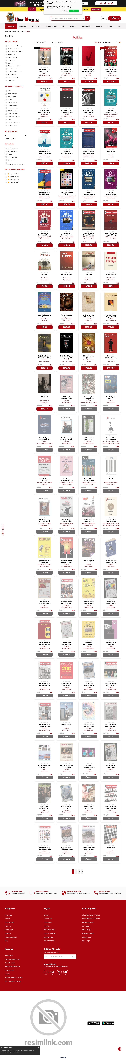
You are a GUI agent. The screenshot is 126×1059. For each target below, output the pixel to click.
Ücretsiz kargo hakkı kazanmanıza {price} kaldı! (19, 164)
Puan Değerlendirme (15, 169)
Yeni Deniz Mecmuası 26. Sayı (111, 111)
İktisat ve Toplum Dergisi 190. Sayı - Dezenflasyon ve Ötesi (44, 70)
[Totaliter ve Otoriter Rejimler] (110, 342)
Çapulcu (44, 274)
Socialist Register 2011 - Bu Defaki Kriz (88, 316)
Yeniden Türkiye (110, 274)
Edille (9, 119)
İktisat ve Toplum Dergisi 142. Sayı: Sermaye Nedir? (44, 152)
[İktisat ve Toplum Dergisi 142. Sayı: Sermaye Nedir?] (44, 138)
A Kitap (10, 91)
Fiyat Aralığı (11, 131)
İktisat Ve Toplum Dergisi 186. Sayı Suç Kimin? (67, 70)
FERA (119, 26)
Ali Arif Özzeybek (13, 49)
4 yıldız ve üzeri (14, 174)
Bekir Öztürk (11, 54)
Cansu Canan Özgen (14, 57)
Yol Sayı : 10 (111, 151)
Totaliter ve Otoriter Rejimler (110, 357)
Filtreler (9, 144)
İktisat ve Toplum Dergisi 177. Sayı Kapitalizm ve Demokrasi (111, 70)
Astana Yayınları (13, 102)
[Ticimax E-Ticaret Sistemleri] (63, 1058)
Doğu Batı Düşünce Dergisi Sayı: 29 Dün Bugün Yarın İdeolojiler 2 (66, 357)
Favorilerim (48, 922)
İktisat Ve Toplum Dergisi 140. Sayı (89, 152)
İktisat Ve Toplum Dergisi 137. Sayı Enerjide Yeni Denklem (111, 234)
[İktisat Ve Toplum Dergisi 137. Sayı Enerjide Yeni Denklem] (110, 220)
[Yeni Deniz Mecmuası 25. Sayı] (66, 138)
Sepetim (47, 926)
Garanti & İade (10, 963)
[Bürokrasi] (44, 383)
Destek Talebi (48, 937)
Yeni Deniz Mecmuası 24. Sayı (66, 234)
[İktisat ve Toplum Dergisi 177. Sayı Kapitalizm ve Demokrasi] (110, 56)
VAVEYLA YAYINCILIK (51, 26)
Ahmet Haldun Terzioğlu (15, 46)
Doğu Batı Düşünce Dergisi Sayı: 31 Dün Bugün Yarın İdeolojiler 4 (111, 316)
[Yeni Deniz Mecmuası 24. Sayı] (66, 220)
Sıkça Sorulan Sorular (12, 959)
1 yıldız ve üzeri (14, 182)
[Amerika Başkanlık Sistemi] (44, 302)
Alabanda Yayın (13, 93)
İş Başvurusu (9, 970)
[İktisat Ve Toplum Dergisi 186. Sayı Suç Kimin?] (66, 56)
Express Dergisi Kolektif (15, 71)
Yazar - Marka (12, 42)
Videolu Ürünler (12, 151)
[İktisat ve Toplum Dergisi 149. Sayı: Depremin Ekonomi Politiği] (66, 97)
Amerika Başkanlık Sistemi (44, 316)
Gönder (73, 956)
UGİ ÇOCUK (73, 26)
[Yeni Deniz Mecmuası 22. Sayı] (110, 179)
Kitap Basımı (86, 937)
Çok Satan (11, 160)
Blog (6, 941)
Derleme (10, 63)
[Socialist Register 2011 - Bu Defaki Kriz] (88, 302)
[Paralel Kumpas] (66, 261)
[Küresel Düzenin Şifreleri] (88, 342)
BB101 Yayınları (12, 111)
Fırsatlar (8, 926)
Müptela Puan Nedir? (12, 966)
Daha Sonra (63, 11)
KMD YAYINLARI (36, 26)
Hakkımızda (9, 955)
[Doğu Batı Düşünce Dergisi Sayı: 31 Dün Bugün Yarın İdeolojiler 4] (110, 302)
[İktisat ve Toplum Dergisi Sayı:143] (88, 97)
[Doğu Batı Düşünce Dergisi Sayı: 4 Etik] (44, 342)
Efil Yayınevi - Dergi (14, 122)
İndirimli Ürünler (12, 148)
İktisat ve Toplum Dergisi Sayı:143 (88, 111)
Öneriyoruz (9, 930)
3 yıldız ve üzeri (14, 176)
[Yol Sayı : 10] (110, 138)
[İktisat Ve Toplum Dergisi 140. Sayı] (88, 138)
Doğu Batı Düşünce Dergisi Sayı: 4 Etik (44, 357)
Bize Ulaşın (86, 941)
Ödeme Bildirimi (49, 941)
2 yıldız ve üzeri (14, 179)
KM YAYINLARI (22, 26)
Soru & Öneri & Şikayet (13, 981)
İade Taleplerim (49, 930)
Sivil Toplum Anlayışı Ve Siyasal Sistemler (44, 111)
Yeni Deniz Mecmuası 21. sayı (89, 193)
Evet (74, 11)
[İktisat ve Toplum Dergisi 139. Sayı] (44, 179)
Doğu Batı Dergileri (14, 116)
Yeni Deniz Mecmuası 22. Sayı (111, 193)
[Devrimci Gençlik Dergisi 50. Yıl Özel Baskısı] (88, 56)
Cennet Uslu (11, 60)
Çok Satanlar (9, 922)
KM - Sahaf (86, 926)
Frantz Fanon (12, 74)
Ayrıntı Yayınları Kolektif (15, 51)
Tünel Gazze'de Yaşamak (66, 316)
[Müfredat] (88, 261)
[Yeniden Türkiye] (110, 261)
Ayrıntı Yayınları (12, 108)
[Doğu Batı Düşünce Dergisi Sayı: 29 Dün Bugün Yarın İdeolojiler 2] (66, 342)
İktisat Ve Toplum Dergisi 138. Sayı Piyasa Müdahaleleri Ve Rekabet (89, 234)
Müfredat (89, 274)
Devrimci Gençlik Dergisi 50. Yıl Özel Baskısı (88, 70)
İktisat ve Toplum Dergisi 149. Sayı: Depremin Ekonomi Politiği (66, 111)
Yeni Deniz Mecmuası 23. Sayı (44, 234)
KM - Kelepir (86, 930)
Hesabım (47, 915)
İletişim (7, 974)
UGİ (63, 26)
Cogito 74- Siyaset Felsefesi (67, 193)
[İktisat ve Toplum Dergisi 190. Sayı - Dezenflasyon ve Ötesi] (44, 56)
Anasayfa (8, 915)
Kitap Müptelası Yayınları (91, 915)
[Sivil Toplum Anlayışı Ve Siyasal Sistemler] (44, 97)
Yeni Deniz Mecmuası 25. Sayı (66, 152)
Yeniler (10, 154)
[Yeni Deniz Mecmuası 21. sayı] (88, 179)
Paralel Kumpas (66, 274)
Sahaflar (8, 933)
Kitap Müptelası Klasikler (91, 918)
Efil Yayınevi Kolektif (14, 66)
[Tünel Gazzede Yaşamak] (66, 302)
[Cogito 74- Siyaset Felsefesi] (66, 179)
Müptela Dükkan (11, 937)
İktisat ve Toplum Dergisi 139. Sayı (44, 193)
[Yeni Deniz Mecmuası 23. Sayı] (44, 220)
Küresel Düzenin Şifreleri (88, 357)
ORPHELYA (99, 26)
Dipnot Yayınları (13, 113)
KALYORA (110, 26)
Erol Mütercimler (13, 69)
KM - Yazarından (88, 922)
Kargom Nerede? (50, 933)
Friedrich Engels (13, 77)
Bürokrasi (44, 397)
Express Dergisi (12, 125)
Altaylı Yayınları (12, 96)
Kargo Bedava (12, 157)
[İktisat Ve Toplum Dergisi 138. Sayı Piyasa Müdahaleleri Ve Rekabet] (88, 220)
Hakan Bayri (11, 80)
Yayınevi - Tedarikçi (14, 86)
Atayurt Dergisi (12, 105)
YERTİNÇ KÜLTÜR (86, 26)
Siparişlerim (48, 918)
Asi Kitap (10, 99)
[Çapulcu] (44, 261)
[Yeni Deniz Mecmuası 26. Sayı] (110, 97)
